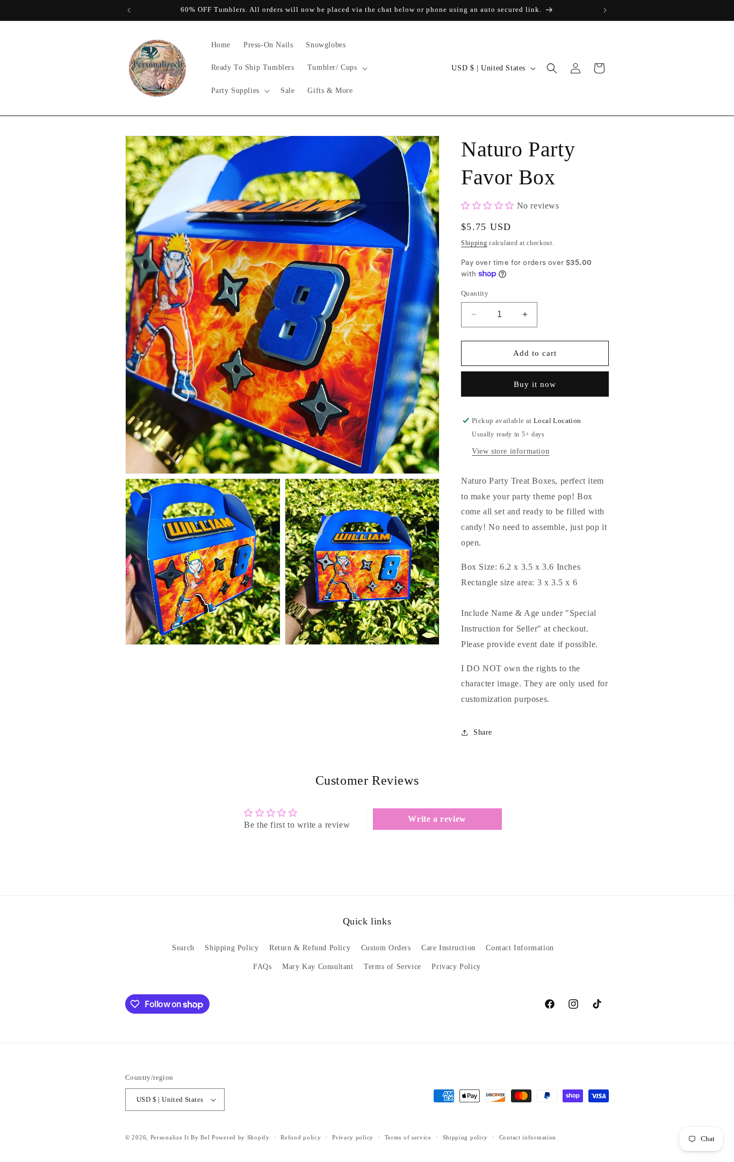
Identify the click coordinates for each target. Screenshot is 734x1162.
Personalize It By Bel (180, 1137)
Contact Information (519, 948)
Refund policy (300, 1137)
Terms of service (408, 1137)
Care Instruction (448, 948)
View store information (510, 451)
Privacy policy (352, 1137)
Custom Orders (386, 948)
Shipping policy (465, 1137)
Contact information (527, 1137)
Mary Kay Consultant (317, 967)
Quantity (474, 293)
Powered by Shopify (241, 1137)
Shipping (474, 243)
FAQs (262, 967)
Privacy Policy (455, 967)
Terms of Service (392, 967)
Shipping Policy (231, 948)
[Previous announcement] (129, 10)
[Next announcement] (605, 10)
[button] (336, 67)
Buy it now (535, 384)
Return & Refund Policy (309, 948)
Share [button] (482, 732)
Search (183, 948)
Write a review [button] (437, 818)
